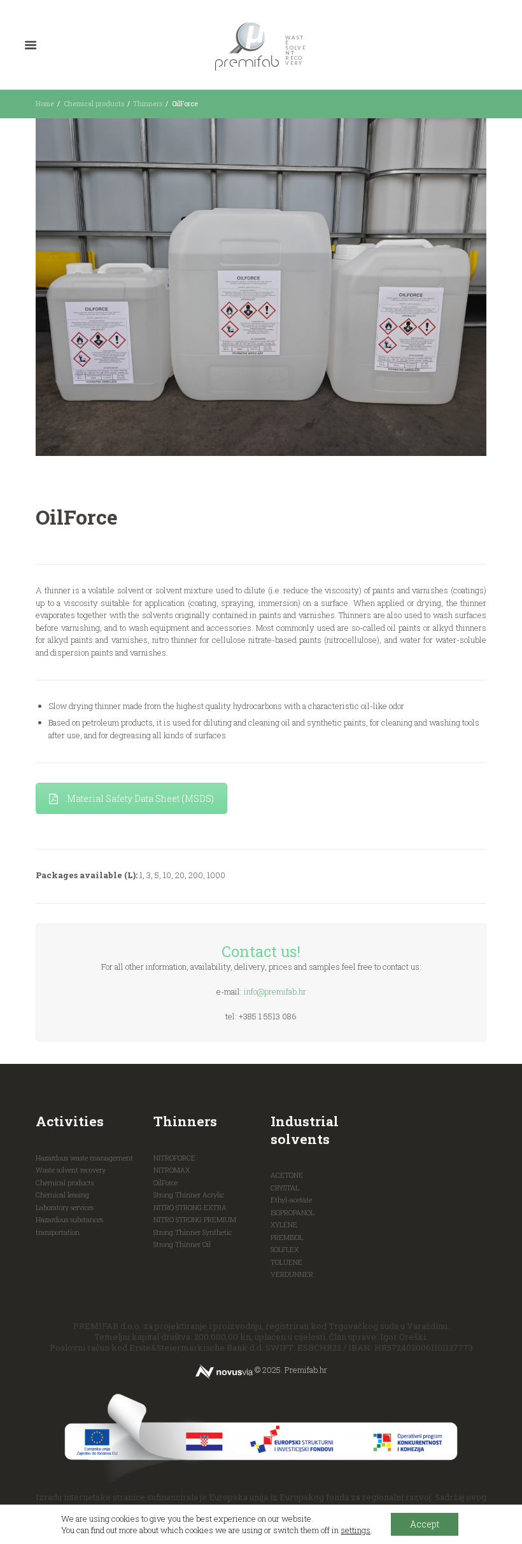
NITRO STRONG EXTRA (190, 1207)
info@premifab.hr (275, 991)
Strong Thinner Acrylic (188, 1194)
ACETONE (287, 1175)
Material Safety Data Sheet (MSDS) (140, 798)
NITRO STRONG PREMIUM (194, 1219)
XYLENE (284, 1224)
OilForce (165, 1182)
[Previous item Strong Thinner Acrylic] (148, 287)
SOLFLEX (285, 1249)
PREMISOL (287, 1237)
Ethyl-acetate (291, 1200)
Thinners (147, 103)
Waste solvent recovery (71, 1170)
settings (355, 1530)
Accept (424, 1524)
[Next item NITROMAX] (373, 287)
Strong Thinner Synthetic (192, 1232)
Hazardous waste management (84, 1158)
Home (45, 103)
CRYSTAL (285, 1187)
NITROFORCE (174, 1158)
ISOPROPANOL (292, 1212)
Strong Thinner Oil (182, 1244)
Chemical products (94, 103)
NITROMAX (171, 1170)
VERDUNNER (292, 1274)
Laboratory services (65, 1207)
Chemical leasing (62, 1194)
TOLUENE (286, 1262)
